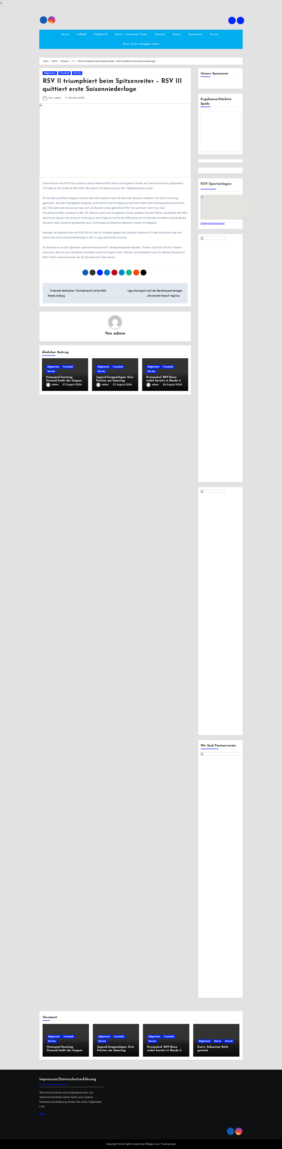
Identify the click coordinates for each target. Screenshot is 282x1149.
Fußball (82, 34)
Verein (65, 34)
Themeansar (168, 1144)
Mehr (42, 1113)
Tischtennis (195, 34)
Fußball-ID (101, 34)
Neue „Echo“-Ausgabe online (141, 44)
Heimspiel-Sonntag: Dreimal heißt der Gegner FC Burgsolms (64, 381)
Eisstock (160, 34)
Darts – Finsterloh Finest (131, 34)
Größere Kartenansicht (213, 223)
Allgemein (50, 73)
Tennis (176, 34)
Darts (217, 1041)
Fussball (64, 73)
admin (57, 97)
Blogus (150, 1144)
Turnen (214, 34)
